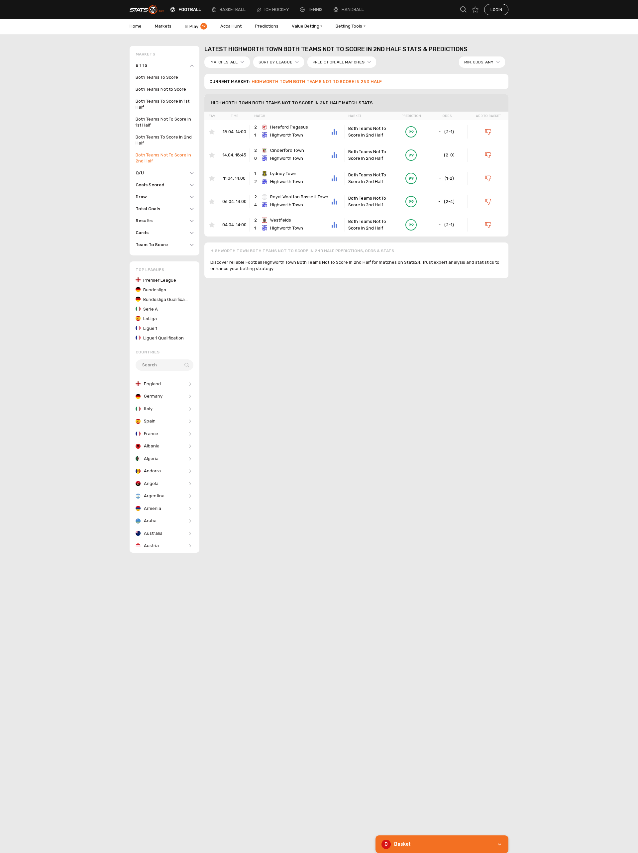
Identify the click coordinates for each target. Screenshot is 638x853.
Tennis (315, 9)
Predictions (266, 26)
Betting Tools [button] (349, 26)
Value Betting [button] (305, 26)
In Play (195, 26)
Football (189, 9)
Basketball (233, 9)
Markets (163, 26)
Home (136, 26)
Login (496, 9)
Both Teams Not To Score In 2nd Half (367, 132)
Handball (353, 9)
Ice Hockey (277, 9)
